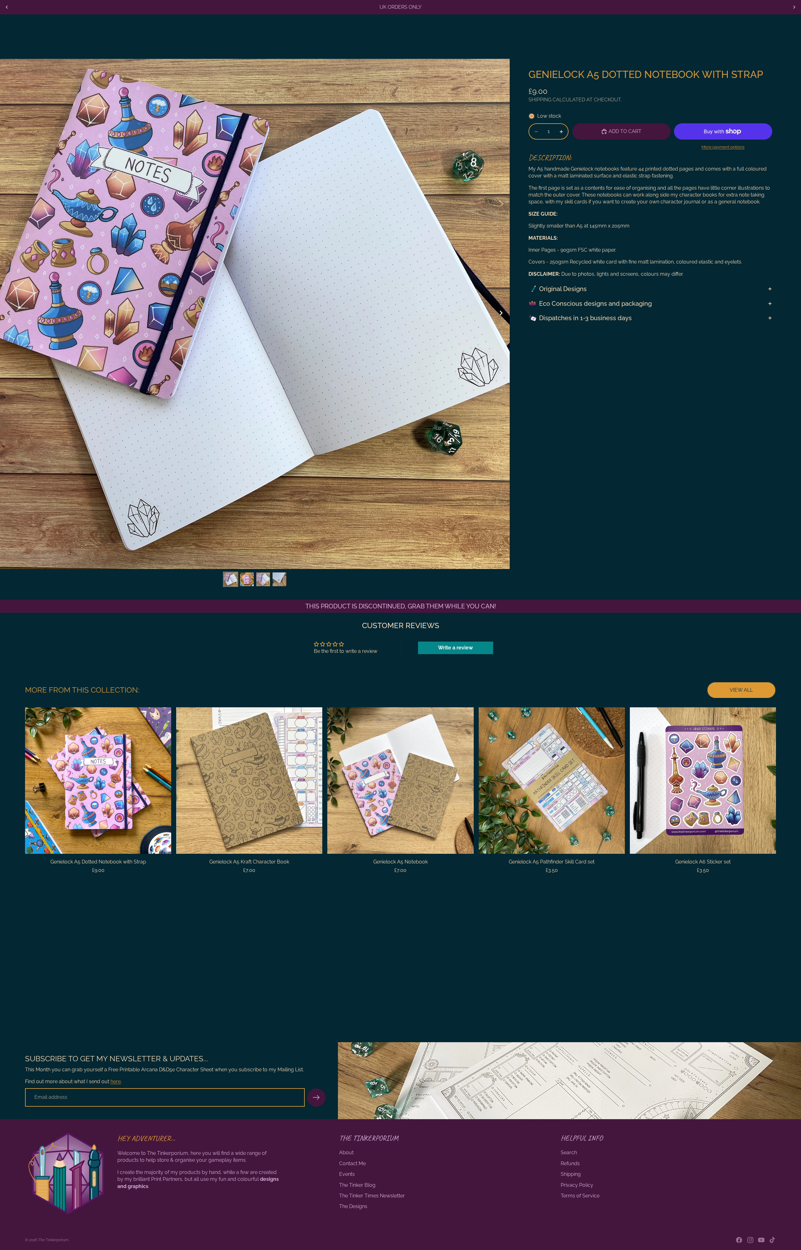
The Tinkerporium (53, 1240)
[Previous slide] (7, 7)
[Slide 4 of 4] (279, 579)
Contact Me (352, 1163)
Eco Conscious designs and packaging (595, 303)
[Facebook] (739, 1240)
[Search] (757, 32)
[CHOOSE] (464, 844)
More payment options (723, 146)
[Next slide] (794, 7)
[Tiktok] (772, 1240)
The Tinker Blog (357, 1185)
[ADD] (161, 844)
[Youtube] (761, 1240)
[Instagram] (750, 1240)
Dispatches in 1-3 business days (585, 318)
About (346, 1152)
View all (741, 690)
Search (569, 1152)
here (115, 1081)
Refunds (570, 1163)
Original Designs (563, 289)
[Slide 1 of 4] (230, 579)
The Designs (353, 1206)
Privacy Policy (577, 1185)
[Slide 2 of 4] (247, 579)
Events (347, 1174)
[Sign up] (316, 1098)
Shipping (571, 1174)
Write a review (455, 648)
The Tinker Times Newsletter (372, 1196)
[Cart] (784, 32)
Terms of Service (580, 1196)
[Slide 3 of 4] (263, 579)
